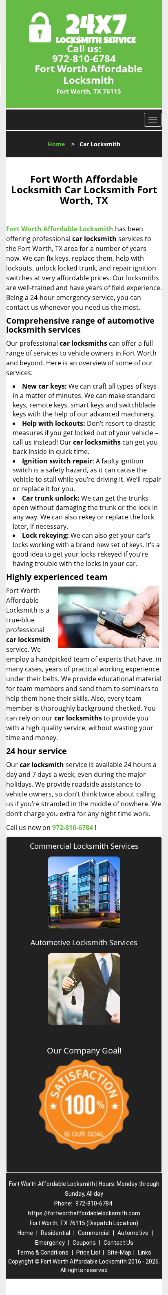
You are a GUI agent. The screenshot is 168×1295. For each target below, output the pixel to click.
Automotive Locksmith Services (84, 942)
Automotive (132, 1233)
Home (56, 144)
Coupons (84, 1242)
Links (144, 1252)
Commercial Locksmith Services (84, 846)
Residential (55, 1233)
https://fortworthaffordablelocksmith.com (84, 1213)
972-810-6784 (84, 58)
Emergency (50, 1242)
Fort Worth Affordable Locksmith (59, 228)
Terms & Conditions (43, 1252)
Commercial (94, 1233)
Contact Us (118, 1242)
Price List (88, 1252)
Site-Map (119, 1252)
